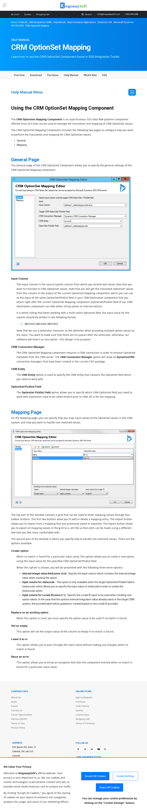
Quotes (28, 14)
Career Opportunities (21, 714)
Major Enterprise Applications (81, 22)
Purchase (52, 75)
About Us (16, 697)
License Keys (82, 714)
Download (36, 75)
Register (88, 697)
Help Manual (59, 22)
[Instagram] (104, 749)
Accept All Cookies (95, 776)
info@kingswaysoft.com (108, 14)
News (14, 701)
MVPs (24, 719)
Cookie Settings (125, 776)
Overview (19, 75)
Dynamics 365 (105, 22)
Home (14, 22)
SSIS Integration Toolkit (40, 22)
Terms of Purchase (85, 723)
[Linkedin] (91, 749)
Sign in (79, 697)
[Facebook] (78, 749)
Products (23, 22)
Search (88, 14)
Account (15, 14)
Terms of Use (18, 723)
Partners (15, 719)
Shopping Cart (83, 719)
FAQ (104, 75)
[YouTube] (98, 749)
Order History (82, 706)
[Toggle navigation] (132, 92)
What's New (90, 75)
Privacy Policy (18, 727)
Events (14, 706)
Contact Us (16, 710)
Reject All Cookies (109, 787)
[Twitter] (84, 749)
